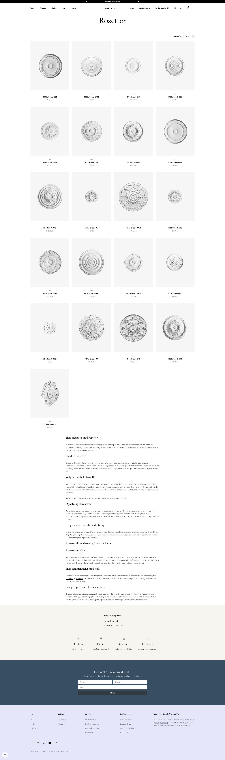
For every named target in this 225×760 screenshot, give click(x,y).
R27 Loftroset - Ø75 (91, 359)
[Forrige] (86, 1)
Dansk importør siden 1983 (112, 1)
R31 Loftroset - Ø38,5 (133, 293)
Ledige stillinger (125, 724)
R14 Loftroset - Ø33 (50, 162)
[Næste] (138, 1)
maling (165, 722)
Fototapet (43, 8)
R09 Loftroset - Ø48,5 (91, 97)
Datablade (89, 732)
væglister (152, 576)
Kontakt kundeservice (93, 728)
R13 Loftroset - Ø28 (175, 293)
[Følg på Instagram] (38, 743)
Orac (50, 94)
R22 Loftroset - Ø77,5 (50, 424)
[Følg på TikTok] (56, 743)
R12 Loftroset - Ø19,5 (50, 359)
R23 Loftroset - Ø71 (175, 359)
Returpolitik (124, 732)
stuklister (100, 563)
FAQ (31, 720)
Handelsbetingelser (127, 728)
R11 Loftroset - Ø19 (175, 228)
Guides (32, 724)
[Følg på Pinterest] (44, 743)
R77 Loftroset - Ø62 (50, 97)
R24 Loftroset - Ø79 (133, 359)
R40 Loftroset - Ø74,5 (91, 293)
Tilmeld (112, 693)
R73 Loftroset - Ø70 (50, 293)
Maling (54, 8)
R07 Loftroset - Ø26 (133, 97)
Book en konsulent (92, 724)
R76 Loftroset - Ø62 (175, 162)
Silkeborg (61, 724)
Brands (74, 8)
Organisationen (125, 720)
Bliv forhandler (90, 720)
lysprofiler (79, 578)
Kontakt (131, 8)
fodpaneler (69, 578)
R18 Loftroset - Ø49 (133, 162)
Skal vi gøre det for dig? (162, 8)
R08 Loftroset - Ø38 (175, 97)
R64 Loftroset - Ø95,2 (133, 228)
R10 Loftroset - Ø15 (91, 228)
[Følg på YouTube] (50, 743)
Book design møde (144, 8)
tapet (157, 722)
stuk (147, 535)
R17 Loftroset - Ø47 (91, 162)
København (62, 720)
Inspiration (34, 728)
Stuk (64, 8)
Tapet (32, 8)
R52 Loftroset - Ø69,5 (50, 228)
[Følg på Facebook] (32, 743)
